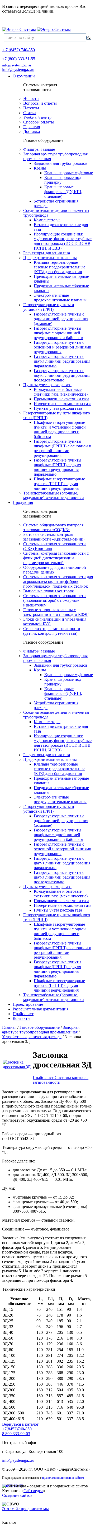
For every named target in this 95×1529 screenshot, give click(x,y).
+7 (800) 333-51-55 (18, 59)
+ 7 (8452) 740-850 (18, 50)
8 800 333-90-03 (16, 1433)
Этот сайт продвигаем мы (25, 1508)
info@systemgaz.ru (16, 65)
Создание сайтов (17, 1495)
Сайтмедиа (33, 1490)
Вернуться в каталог (20, 1424)
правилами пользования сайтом (63, 1478)
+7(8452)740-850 (17, 1429)
